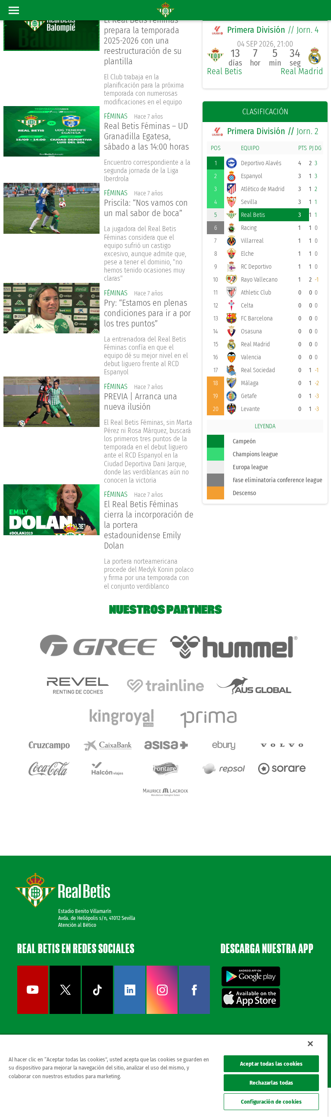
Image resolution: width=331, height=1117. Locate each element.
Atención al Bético (77, 925)
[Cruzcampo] (49, 745)
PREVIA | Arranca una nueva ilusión (140, 401)
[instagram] (162, 1012)
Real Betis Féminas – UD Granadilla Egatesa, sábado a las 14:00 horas (146, 136)
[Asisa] (165, 745)
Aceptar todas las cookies (271, 1064)
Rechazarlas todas (271, 1082)
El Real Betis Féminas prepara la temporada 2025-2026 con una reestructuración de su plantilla (142, 40)
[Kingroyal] (121, 717)
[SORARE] (282, 768)
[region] (164, 1076)
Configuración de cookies (271, 1101)
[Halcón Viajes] (107, 768)
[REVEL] (77, 685)
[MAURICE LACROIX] (165, 792)
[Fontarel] (165, 768)
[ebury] (224, 745)
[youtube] (32, 1012)
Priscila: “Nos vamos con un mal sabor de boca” (146, 208)
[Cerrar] (310, 1043)
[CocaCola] (49, 768)
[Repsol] (224, 768)
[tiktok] (97, 1012)
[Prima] (210, 717)
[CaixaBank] (107, 745)
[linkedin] (129, 1012)
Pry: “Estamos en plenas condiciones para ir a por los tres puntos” (147, 313)
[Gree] (97, 646)
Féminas (116, 116)
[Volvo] (282, 745)
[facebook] (194, 1012)
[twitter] (65, 1012)
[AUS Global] (254, 685)
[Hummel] (233, 646)
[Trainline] (165, 685)
